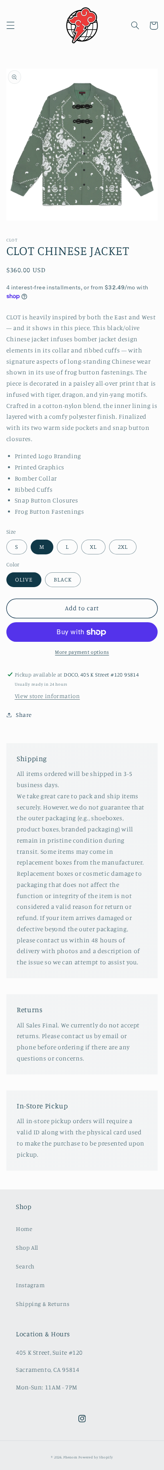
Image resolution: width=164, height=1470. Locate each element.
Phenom (70, 1457)
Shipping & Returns (42, 1303)
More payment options (82, 652)
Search (25, 1266)
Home (24, 1228)
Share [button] (24, 714)
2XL (123, 546)
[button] (10, 25)
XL (93, 546)
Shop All (27, 1247)
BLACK (63, 579)
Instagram (30, 1285)
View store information (47, 695)
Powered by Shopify (95, 1457)
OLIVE (24, 579)
